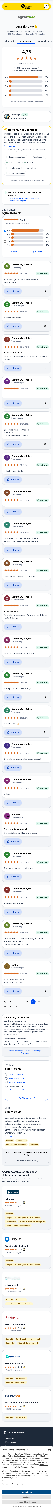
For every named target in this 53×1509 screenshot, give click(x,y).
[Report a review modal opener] (45, 291)
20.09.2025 (24, 933)
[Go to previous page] (10, 1001)
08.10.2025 (24, 532)
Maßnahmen (18, 1024)
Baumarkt (9, 1141)
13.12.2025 (24, 389)
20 (27, 1002)
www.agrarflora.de (16, 1078)
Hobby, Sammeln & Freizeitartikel (18, 1226)
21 (33, 1002)
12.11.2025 (24, 571)
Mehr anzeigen (15, 1090)
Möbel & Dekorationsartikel (16, 1145)
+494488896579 (16, 1074)
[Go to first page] (4, 1001)
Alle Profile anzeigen (25, 1160)
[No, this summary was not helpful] (47, 181)
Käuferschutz (10, 1442)
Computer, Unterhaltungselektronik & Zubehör (23, 1218)
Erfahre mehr (24, 1181)
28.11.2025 (24, 312)
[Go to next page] (10, 1006)
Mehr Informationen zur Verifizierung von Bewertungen (26, 1052)
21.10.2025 (24, 606)
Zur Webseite (25, 1098)
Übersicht (9, 41)
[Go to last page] (16, 1006)
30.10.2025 (24, 347)
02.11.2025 (24, 753)
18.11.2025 (24, 897)
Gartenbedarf (21, 1141)
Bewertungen (10, 1446)
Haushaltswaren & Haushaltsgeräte (32, 1222)
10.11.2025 (24, 862)
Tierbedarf (34, 1145)
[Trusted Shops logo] (26, 6)
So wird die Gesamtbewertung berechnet (26, 102)
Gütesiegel (9, 1438)
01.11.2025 (24, 974)
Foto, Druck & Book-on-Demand (28, 1339)
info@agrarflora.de (17, 1082)
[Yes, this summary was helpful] (43, 181)
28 (5, 1007)
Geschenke (10, 1343)
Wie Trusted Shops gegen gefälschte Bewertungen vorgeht (23, 199)
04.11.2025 (24, 274)
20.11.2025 (24, 718)
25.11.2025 (24, 465)
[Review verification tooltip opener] (35, 26)
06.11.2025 (24, 824)
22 (39, 1002)
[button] (6, 6)
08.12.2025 (24, 500)
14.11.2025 (24, 683)
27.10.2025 (24, 424)
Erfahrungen (26, 41)
